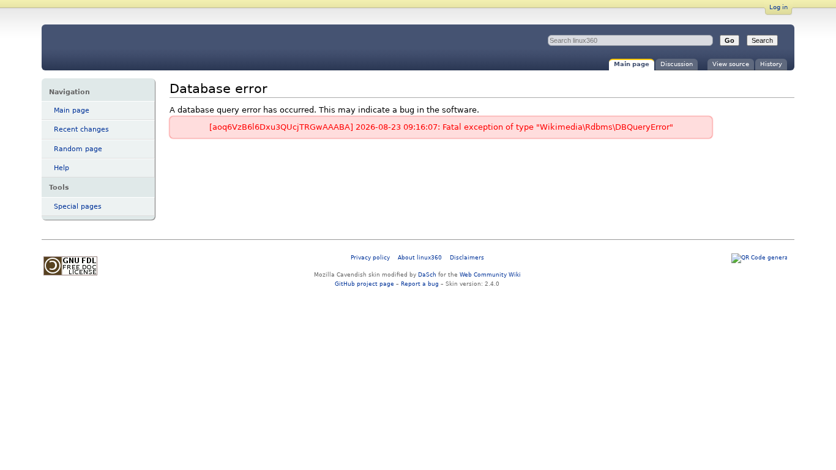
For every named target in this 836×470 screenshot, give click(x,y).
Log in (778, 7)
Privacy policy (370, 257)
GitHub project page (364, 283)
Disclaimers (467, 257)
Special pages (78, 207)
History (771, 64)
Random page (78, 149)
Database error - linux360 (143, 47)
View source (730, 64)
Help (61, 168)
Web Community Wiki (490, 274)
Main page (631, 64)
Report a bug (420, 283)
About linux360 (420, 257)
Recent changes (81, 129)
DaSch (427, 274)
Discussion (676, 64)
